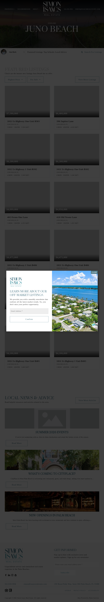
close (94, 272)
